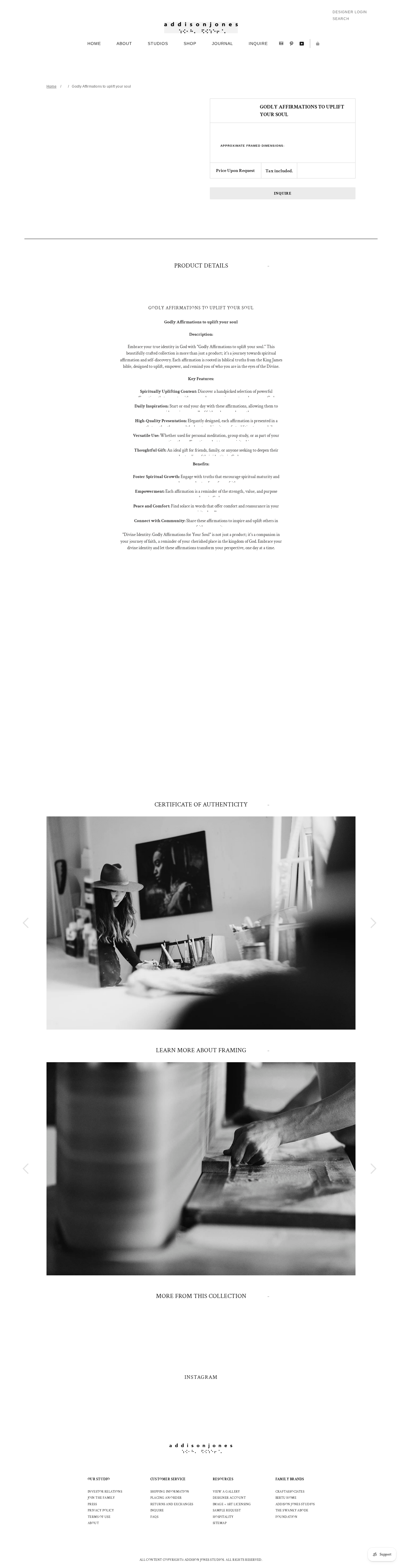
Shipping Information (169, 1492)
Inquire (283, 193)
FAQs (154, 1517)
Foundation (286, 1517)
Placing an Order (166, 1498)
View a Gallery (226, 1492)
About (93, 1523)
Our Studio (99, 1479)
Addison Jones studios (295, 1504)
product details (201, 266)
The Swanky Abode (291, 1510)
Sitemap (220, 1523)
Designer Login (350, 12)
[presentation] (363, 923)
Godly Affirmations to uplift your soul (101, 86)
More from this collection (201, 1296)
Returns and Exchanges (171, 1504)
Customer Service (168, 1479)
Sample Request (227, 1510)
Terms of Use (99, 1517)
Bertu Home (286, 1498)
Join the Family (101, 1498)
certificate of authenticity (201, 804)
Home (51, 86)
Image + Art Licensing (232, 1504)
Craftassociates (290, 1492)
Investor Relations (105, 1492)
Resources (223, 1479)
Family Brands (289, 1479)
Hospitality (223, 1517)
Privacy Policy (101, 1510)
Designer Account (229, 1498)
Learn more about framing (201, 1050)
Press (92, 1504)
